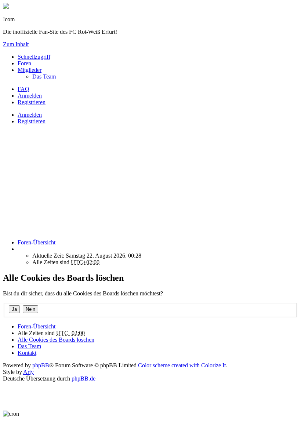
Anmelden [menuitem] (30, 95)
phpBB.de (83, 378)
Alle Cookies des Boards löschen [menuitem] (56, 339)
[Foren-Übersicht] (6, 7)
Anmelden (30, 115)
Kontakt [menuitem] (27, 353)
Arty (28, 372)
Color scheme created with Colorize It (182, 365)
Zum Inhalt (16, 44)
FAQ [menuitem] (23, 89)
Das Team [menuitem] (44, 76)
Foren (24, 63)
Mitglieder (29, 70)
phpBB (40, 365)
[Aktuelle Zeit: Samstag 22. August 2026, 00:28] (20, 249)
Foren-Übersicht (36, 326)
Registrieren (32, 121)
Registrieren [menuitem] (32, 102)
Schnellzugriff (34, 57)
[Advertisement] (150, 182)
